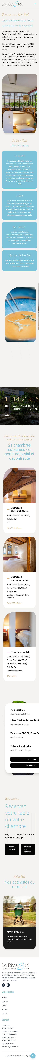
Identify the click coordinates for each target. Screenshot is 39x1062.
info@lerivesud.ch (8, 1044)
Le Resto (5, 1002)
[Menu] (35, 4)
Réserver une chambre (27, 849)
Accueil (4, 997)
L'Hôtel (4, 1005)
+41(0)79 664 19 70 (8, 1040)
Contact (4, 1013)
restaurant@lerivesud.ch (10, 1047)
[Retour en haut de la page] (33, 1055)
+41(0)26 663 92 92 (8, 1037)
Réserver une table (12, 848)
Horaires (4, 1009)
